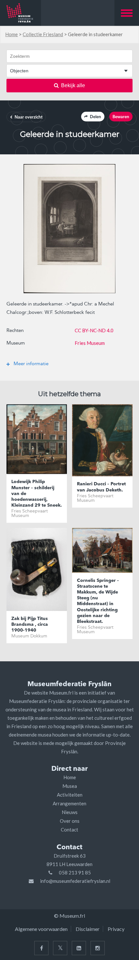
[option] (69, 228)
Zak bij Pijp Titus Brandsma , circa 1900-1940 (29, 624)
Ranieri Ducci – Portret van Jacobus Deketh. (101, 487)
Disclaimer (88, 929)
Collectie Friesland (43, 34)
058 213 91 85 (75, 872)
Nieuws (70, 812)
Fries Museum (90, 343)
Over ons (70, 821)
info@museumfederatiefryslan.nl (75, 881)
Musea (69, 786)
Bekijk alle (73, 85)
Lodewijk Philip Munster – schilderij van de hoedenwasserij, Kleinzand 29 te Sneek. (36, 494)
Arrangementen (69, 803)
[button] (126, 13)
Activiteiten (69, 795)
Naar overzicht (28, 117)
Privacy (116, 929)
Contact (69, 829)
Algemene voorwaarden (41, 929)
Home (11, 34)
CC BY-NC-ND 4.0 (94, 330)
